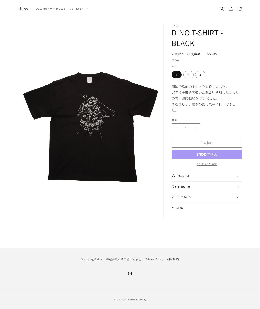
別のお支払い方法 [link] (207, 163)
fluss (124, 299)
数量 (174, 120)
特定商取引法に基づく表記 (124, 259)
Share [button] (180, 208)
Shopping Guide (91, 259)
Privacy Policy (154, 259)
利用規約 (173, 259)
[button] (78, 8)
